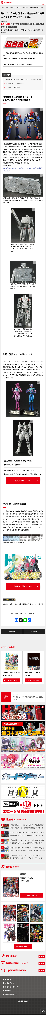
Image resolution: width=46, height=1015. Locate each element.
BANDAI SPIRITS (26, 24)
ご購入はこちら (12, 680)
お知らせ (8, 979)
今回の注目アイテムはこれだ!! (15, 83)
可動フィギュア (38, 24)
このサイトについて (12, 987)
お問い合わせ (9, 983)
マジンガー (12, 27)
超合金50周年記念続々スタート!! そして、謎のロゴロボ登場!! (24, 79)
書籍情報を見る (21, 946)
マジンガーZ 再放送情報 (13, 87)
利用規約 (8, 990)
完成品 (4, 27)
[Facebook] (16, 620)
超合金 (16, 24)
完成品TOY (5, 24)
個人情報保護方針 (11, 994)
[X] (21, 620)
